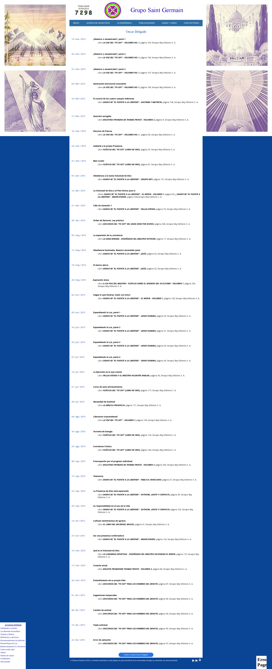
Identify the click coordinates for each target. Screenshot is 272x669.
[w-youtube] (200, 659)
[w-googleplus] (196, 661)
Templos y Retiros (7, 634)
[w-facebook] (193, 661)
